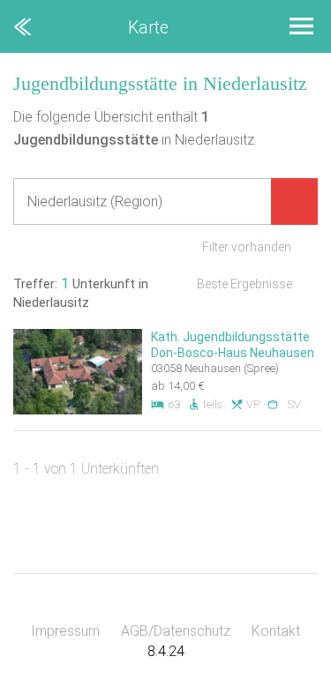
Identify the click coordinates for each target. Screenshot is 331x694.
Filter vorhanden (246, 247)
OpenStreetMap (289, 685)
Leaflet (168, 685)
